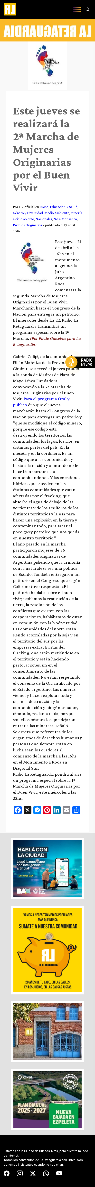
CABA (44, 207)
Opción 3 (81, 374)
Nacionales (44, 219)
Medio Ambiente (56, 213)
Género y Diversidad (28, 213)
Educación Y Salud (63, 207)
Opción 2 (81, 372)
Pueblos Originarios (27, 225)
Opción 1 (81, 370)
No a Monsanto (65, 219)
